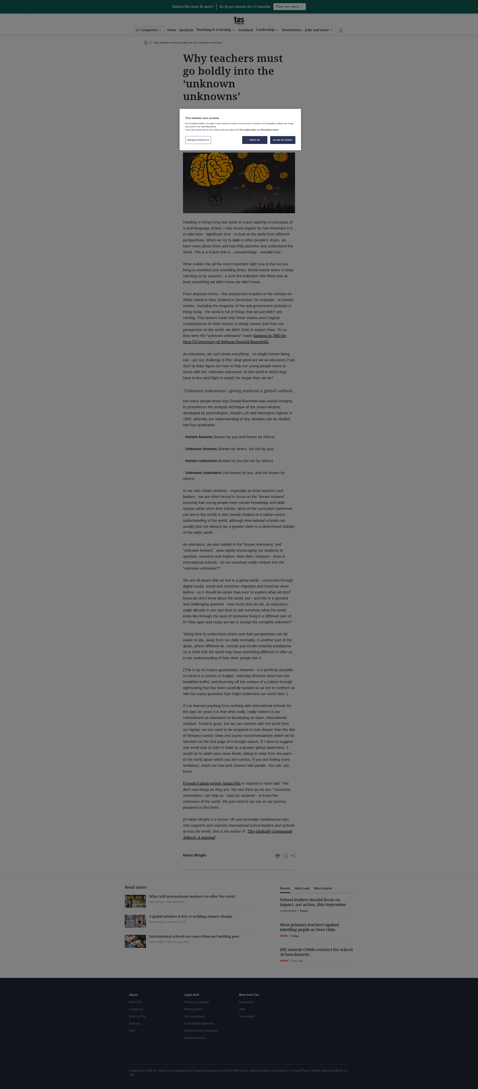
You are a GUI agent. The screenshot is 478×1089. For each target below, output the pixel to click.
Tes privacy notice (270, 130)
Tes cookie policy (247, 130)
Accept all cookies (283, 140)
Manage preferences (198, 140)
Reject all (255, 140)
